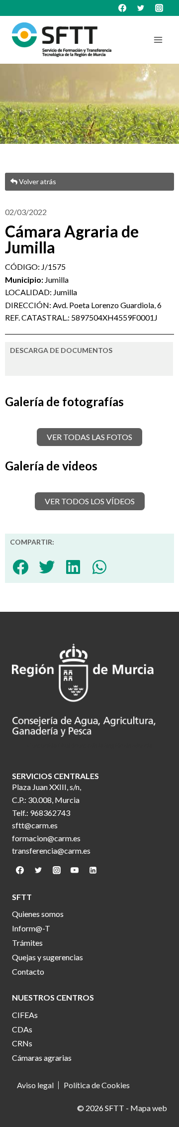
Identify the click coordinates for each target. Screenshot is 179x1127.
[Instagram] (159, 8)
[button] (20, 567)
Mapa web (148, 1108)
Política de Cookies (97, 1085)
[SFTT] (61, 39)
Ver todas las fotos (89, 437)
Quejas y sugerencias (47, 957)
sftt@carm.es (35, 825)
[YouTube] (75, 870)
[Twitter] (141, 8)
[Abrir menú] (158, 39)
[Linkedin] (93, 870)
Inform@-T (31, 928)
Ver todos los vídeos (90, 501)
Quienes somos (38, 913)
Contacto (28, 971)
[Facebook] (122, 8)
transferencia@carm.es (51, 850)
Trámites (27, 942)
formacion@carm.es (46, 838)
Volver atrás (36, 181)
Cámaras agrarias (42, 1057)
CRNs (22, 1043)
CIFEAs (25, 1014)
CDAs (22, 1029)
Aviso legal (35, 1085)
